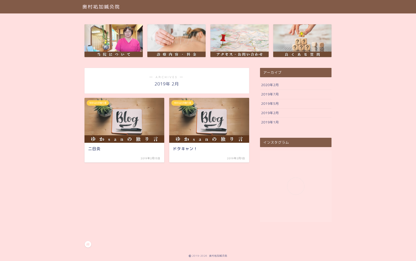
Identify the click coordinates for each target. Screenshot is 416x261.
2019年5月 (270, 103)
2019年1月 (270, 122)
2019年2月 (270, 113)
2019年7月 (270, 94)
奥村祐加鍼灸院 (101, 7)
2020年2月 (270, 85)
